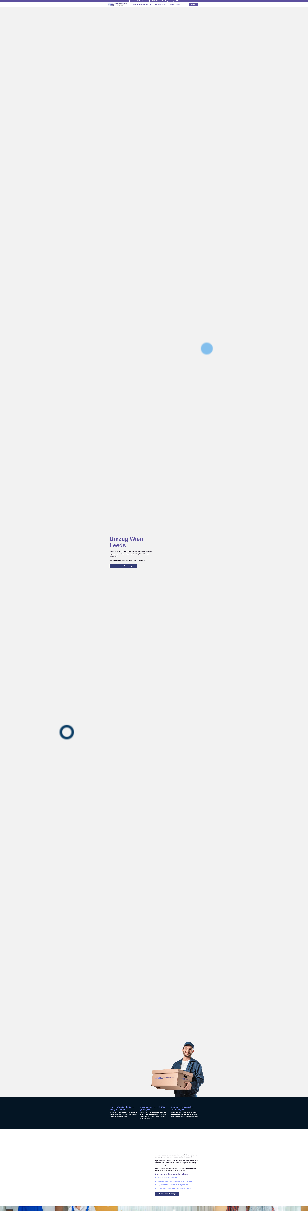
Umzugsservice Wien (159, 4)
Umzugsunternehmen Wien (141, 4)
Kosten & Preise (175, 4)
